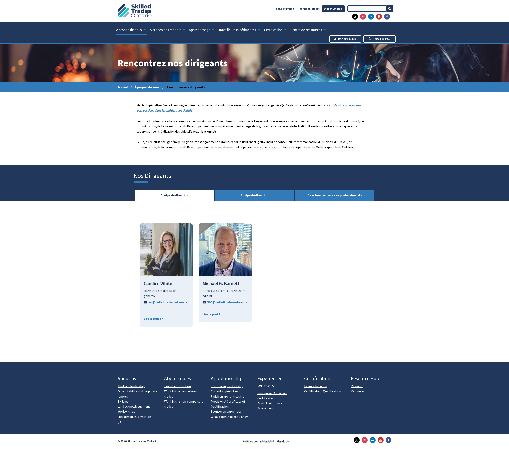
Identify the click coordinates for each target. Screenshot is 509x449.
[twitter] (354, 17)
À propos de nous (129, 30)
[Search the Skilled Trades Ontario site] (391, 8)
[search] (366, 8)
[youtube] (378, 17)
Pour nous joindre (309, 8)
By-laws (123, 401)
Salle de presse (285, 8)
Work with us (126, 411)
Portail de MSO (382, 39)
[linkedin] (370, 17)
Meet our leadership (131, 386)
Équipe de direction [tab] (174, 195)
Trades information (177, 386)
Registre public (347, 39)
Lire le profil (153, 319)
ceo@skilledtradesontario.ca (167, 302)
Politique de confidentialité (258, 441)
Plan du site (283, 441)
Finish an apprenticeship (227, 396)
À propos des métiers (165, 30)
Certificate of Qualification (322, 391)
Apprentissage (199, 30)
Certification (273, 30)
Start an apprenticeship (227, 386)
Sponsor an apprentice (226, 411)
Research (357, 386)
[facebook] (386, 17)
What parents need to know (229, 417)
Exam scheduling (315, 386)
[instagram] (362, 17)
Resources (358, 391)
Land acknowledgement (134, 406)
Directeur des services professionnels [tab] (334, 195)
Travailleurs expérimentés (237, 30)
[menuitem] (133, 30)
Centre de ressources (306, 30)
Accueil (123, 87)
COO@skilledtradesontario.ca (226, 302)
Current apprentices (224, 391)
